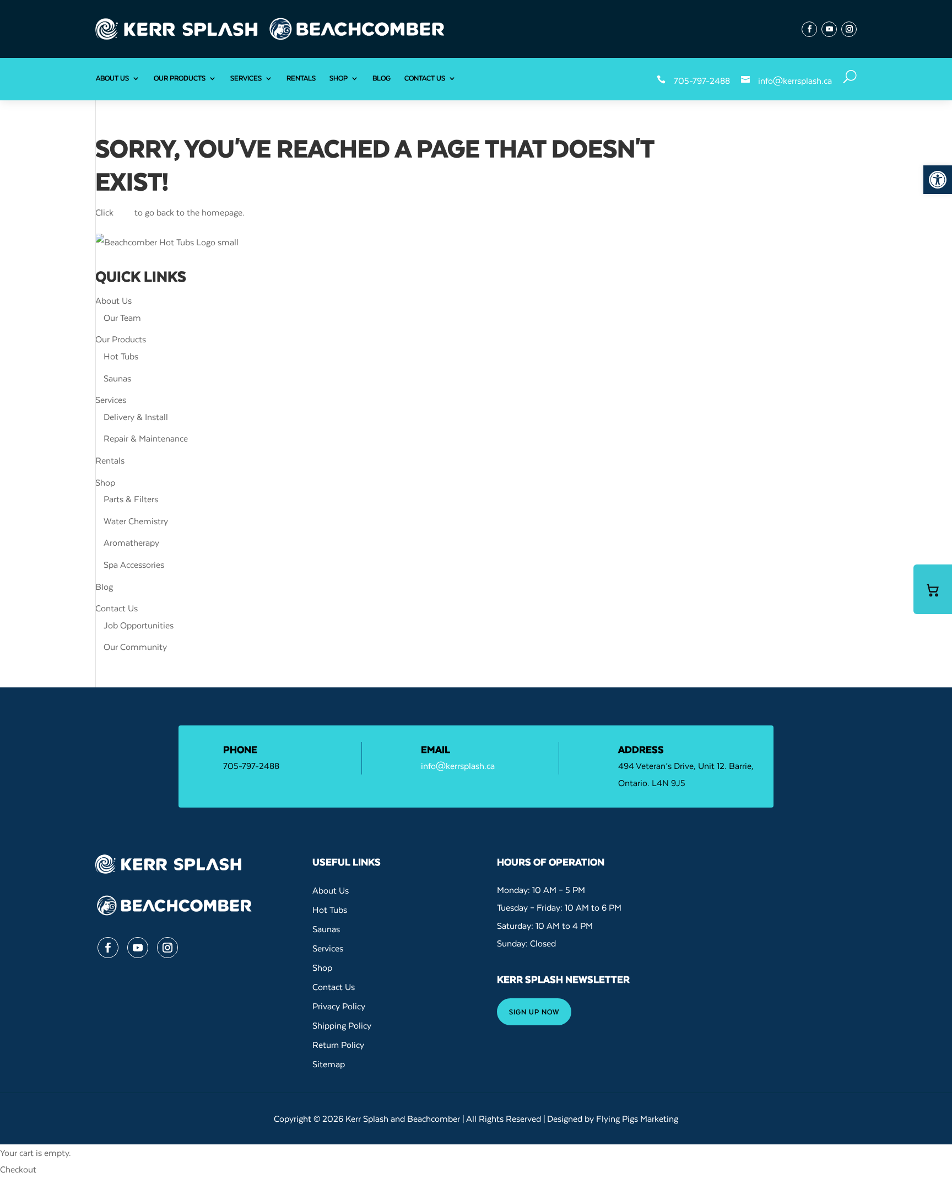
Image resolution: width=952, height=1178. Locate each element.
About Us (112, 78)
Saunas (117, 378)
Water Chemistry (136, 521)
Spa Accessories (134, 564)
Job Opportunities (139, 625)
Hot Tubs (121, 356)
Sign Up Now (534, 1012)
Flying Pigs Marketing (637, 1118)
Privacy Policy (338, 1006)
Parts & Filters (131, 499)
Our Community (135, 647)
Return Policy (338, 1045)
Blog (381, 78)
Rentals (301, 78)
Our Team (122, 317)
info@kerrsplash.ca (795, 80)
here (124, 212)
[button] (937, 179)
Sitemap (328, 1064)
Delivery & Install (136, 417)
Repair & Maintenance (146, 438)
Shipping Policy (341, 1025)
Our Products (179, 78)
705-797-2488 (702, 80)
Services (246, 78)
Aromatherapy (131, 542)
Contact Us (424, 78)
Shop (338, 78)
